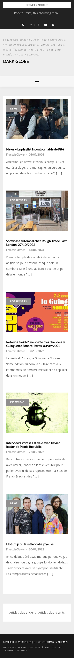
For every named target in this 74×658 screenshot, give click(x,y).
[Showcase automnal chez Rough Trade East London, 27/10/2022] (37, 211)
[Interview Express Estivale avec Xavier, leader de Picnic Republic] (37, 413)
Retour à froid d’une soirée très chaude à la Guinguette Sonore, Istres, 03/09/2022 (35, 343)
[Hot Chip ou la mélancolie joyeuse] (37, 514)
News (13, 108)
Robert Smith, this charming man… (37, 13)
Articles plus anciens (22, 612)
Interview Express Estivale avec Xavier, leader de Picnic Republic (33, 444)
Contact (57, 647)
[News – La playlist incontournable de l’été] (37, 119)
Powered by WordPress (17, 642)
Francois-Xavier (15, 154)
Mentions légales (39, 647)
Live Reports (18, 200)
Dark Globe (16, 61)
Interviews (17, 402)
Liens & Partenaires (15, 647)
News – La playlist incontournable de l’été (35, 149)
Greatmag (48, 642)
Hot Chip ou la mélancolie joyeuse (29, 544)
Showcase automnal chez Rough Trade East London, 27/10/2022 (36, 242)
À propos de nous (16, 650)
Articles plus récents (51, 612)
